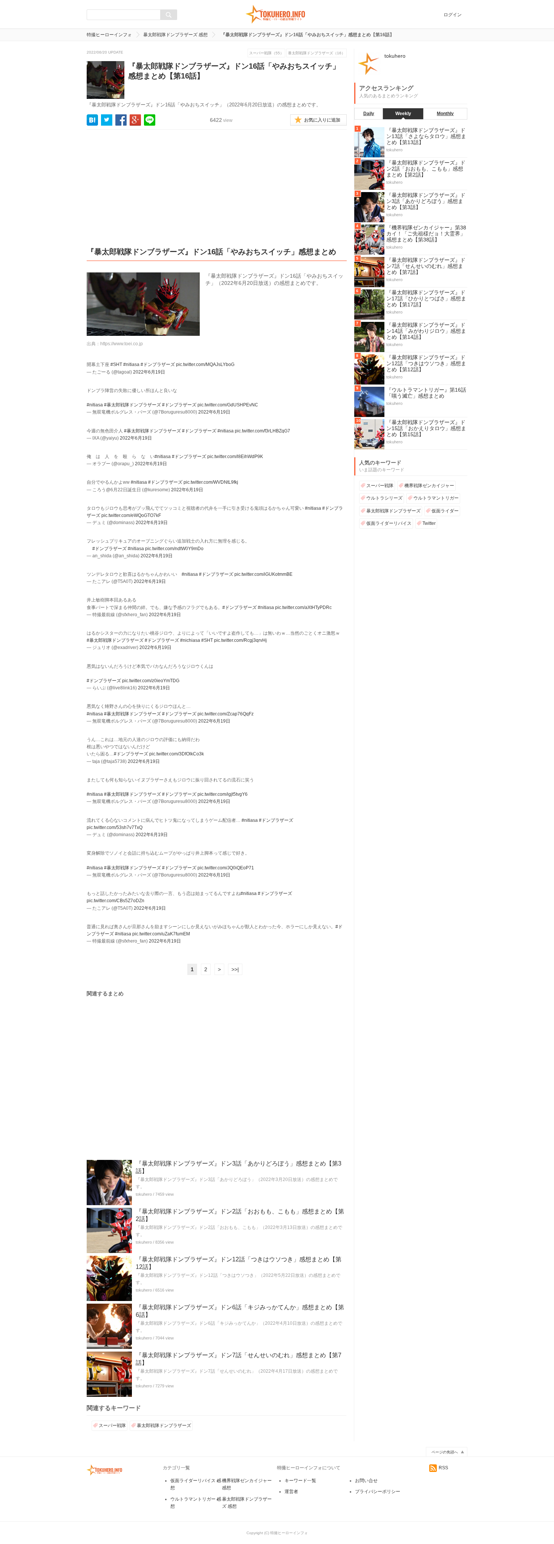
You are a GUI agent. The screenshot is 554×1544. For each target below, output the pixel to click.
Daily (368, 113)
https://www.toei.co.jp (121, 343)
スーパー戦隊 (112, 1425)
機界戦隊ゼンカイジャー (429, 485)
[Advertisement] (217, 194)
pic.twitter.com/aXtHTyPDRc (303, 607)
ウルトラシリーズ (384, 498)
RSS (443, 1467)
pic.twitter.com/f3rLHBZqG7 (262, 431)
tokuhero (144, 1194)
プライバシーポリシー (377, 1491)
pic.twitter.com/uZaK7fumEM (161, 934)
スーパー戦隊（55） (266, 53)
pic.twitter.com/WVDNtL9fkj (211, 482)
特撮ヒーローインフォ (109, 34)
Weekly (403, 113)
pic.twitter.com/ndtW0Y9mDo (174, 548)
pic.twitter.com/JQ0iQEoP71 (225, 867)
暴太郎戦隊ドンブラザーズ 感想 (175, 34)
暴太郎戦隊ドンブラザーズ (164, 1425)
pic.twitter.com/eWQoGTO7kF (131, 515)
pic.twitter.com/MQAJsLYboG (205, 364)
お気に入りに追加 (322, 120)
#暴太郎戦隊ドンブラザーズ (132, 405)
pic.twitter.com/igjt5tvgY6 (222, 794)
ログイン (453, 14)
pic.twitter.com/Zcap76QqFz (225, 714)
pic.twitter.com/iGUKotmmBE (263, 574)
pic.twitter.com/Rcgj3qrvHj (240, 640)
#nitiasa (131, 364)
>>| (235, 969)
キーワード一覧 (300, 1480)
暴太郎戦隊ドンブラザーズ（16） (316, 53)
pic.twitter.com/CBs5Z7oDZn (115, 900)
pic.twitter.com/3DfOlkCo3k (176, 754)
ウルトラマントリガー (436, 498)
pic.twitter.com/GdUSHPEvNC (227, 405)
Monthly (445, 113)
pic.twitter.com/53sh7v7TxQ (114, 827)
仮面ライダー (445, 511)
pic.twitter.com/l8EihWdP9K (235, 456)
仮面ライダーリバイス (389, 523)
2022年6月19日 (149, 372)
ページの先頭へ (445, 1452)
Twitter (429, 523)
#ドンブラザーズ (158, 364)
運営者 (291, 1491)
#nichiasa (190, 640)
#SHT (116, 364)
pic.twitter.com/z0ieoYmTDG (150, 680)
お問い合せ (366, 1480)
